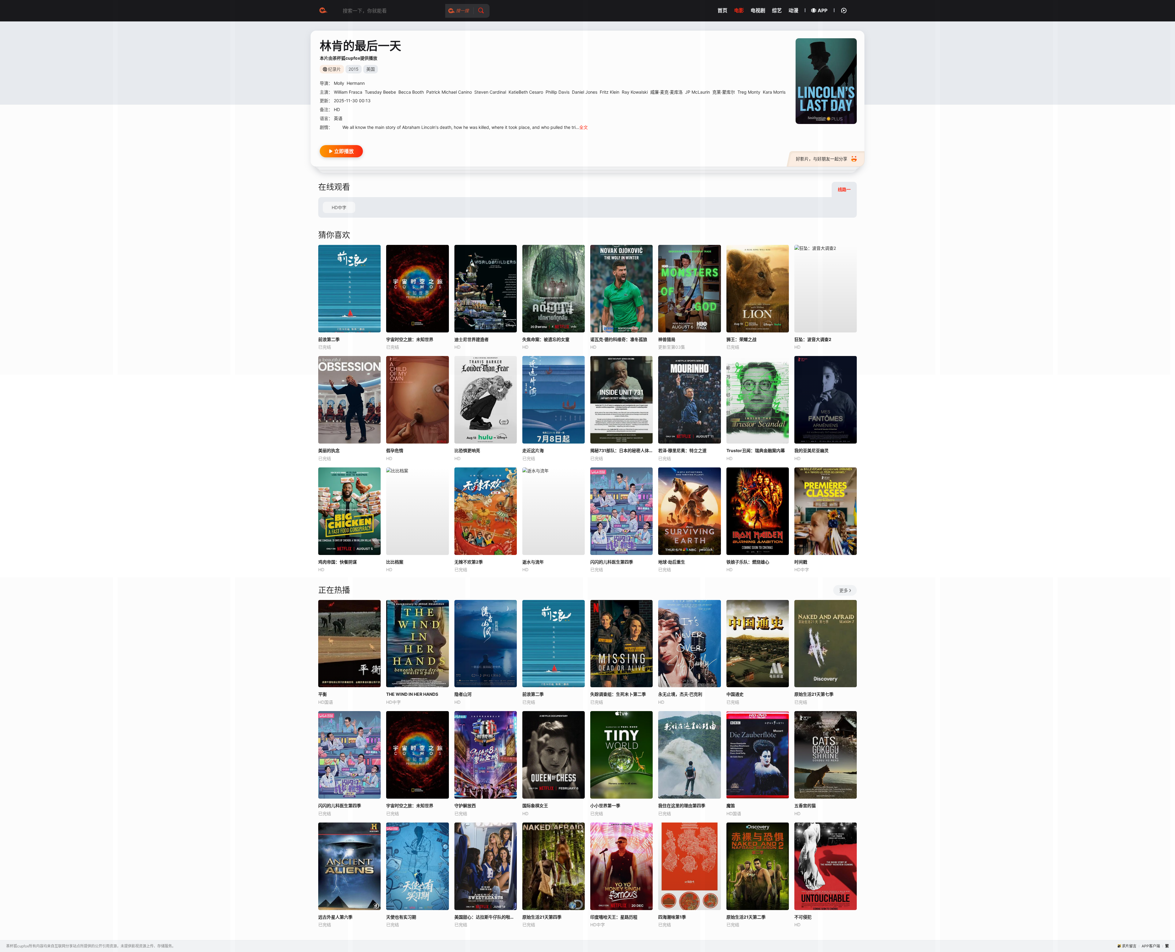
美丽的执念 (329, 450)
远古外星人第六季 (335, 917)
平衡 (322, 694)
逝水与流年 (533, 561)
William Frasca (348, 92)
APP (822, 10)
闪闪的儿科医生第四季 (611, 561)
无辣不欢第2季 (468, 561)
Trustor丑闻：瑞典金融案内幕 (755, 450)
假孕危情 (394, 450)
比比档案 (394, 561)
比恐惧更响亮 (467, 450)
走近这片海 (533, 450)
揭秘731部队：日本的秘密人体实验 (621, 450)
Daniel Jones (584, 92)
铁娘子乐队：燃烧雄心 (747, 561)
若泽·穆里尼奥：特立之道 (682, 450)
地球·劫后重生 (671, 561)
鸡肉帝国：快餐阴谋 (337, 561)
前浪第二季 (329, 339)
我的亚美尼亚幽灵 (811, 450)
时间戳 (800, 561)
